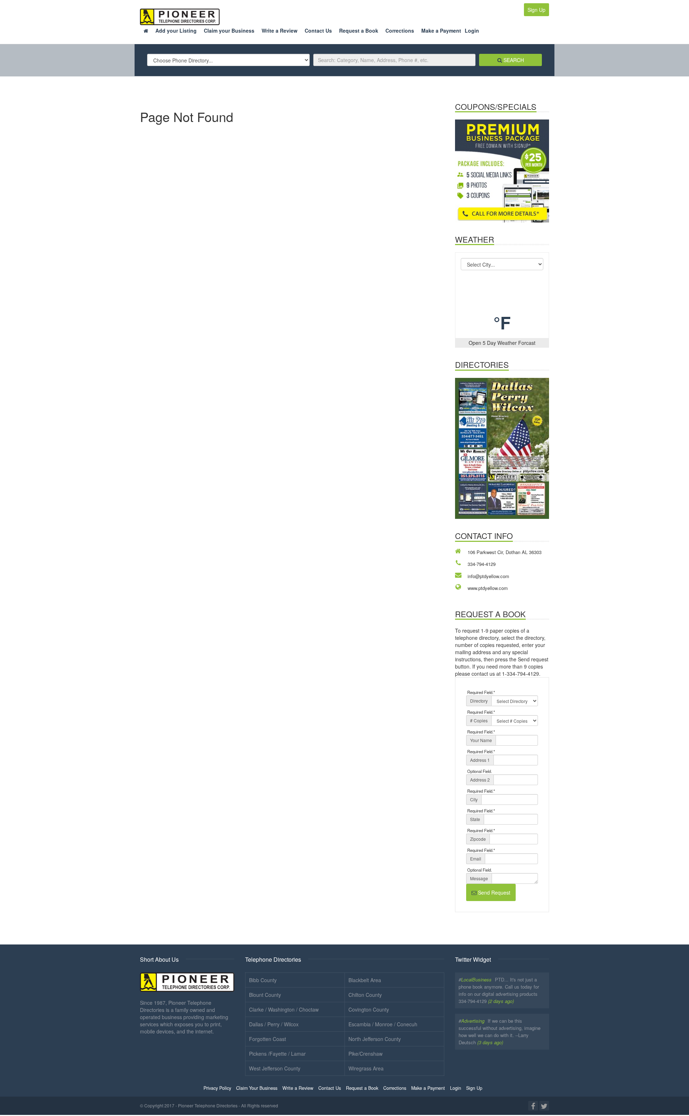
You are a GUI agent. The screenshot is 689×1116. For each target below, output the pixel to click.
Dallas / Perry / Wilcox (274, 1024)
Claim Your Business (256, 1088)
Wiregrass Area (366, 1068)
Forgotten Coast (267, 1038)
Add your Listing (176, 30)
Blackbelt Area (364, 980)
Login (472, 30)
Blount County (265, 994)
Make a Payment (441, 30)
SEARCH (513, 60)
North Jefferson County (374, 1038)
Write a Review (279, 30)
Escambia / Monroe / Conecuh (382, 1024)
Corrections (399, 30)
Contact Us (318, 30)
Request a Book (358, 30)
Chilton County (365, 994)
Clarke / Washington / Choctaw (284, 1009)
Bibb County (263, 980)
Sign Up (536, 9)
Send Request (493, 892)
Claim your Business (229, 30)
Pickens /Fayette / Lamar (277, 1053)
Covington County (368, 1009)
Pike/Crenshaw (365, 1053)
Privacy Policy (217, 1088)
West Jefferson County (274, 1068)
